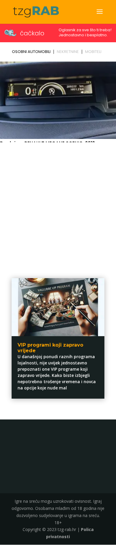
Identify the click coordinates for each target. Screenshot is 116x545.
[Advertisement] (58, 205)
